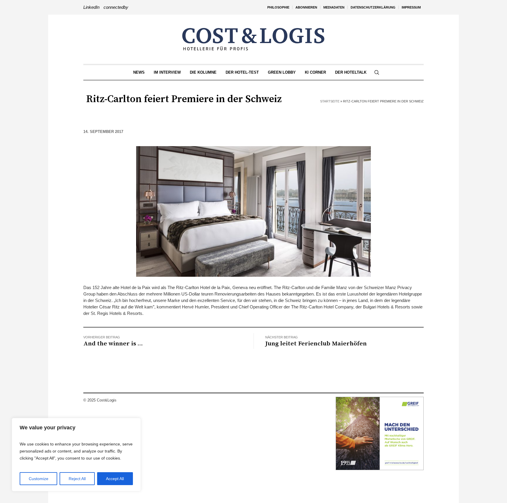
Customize (38, 478)
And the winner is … (113, 343)
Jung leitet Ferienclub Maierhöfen (316, 343)
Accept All (115, 478)
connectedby (116, 7)
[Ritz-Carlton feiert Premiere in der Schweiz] (253, 210)
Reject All (77, 478)
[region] (76, 454)
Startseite (329, 101)
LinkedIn (91, 7)
